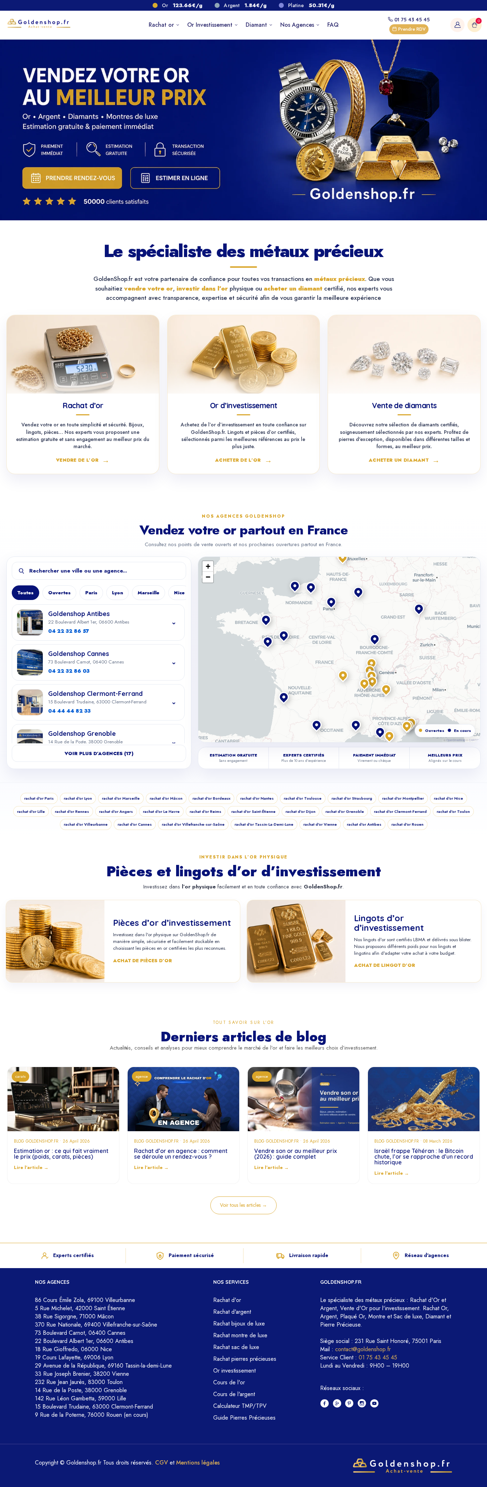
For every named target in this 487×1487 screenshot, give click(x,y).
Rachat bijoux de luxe (239, 1323)
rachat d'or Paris (39, 798)
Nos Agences (298, 25)
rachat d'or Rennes (72, 811)
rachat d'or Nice (448, 798)
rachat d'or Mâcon (166, 798)
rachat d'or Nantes (257, 798)
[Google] (337, 1403)
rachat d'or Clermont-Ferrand (400, 811)
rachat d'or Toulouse (303, 798)
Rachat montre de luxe (240, 1335)
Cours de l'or (229, 1382)
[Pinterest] (349, 1403)
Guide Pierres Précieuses (244, 1418)
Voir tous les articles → (243, 1205)
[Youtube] (374, 1403)
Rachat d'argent (232, 1312)
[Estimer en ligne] (175, 178)
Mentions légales (198, 1462)
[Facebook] (324, 1403)
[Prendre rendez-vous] (71, 178)
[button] (372, 664)
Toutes (25, 592)
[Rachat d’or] (83, 354)
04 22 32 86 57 (68, 631)
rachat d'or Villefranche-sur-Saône (193, 824)
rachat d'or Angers (116, 811)
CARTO (474, 740)
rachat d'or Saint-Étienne (253, 811)
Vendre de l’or (83, 459)
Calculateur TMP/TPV (240, 1406)
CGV (161, 1462)
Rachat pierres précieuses (244, 1359)
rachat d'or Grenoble (344, 811)
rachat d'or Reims (205, 811)
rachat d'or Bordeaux (211, 798)
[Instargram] (362, 1403)
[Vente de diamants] (404, 354)
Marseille (148, 592)
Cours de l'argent (234, 1394)
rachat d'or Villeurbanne (86, 824)
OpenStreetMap (455, 740)
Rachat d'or (227, 1300)
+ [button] (208, 566)
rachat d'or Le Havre (161, 811)
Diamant (257, 25)
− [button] (208, 577)
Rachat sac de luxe (236, 1347)
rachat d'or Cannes (135, 824)
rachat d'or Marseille (121, 798)
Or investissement (234, 1370)
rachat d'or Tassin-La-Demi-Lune (264, 824)
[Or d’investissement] (244, 354)
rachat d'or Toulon (453, 811)
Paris (91, 592)
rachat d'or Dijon (301, 811)
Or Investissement (210, 25)
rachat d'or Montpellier (403, 798)
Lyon (117, 592)
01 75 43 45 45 (411, 19)
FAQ (333, 25)
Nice (179, 592)
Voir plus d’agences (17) (99, 753)
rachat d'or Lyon (78, 798)
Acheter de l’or (243, 459)
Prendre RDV (411, 29)
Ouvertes (59, 592)
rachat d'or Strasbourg (352, 798)
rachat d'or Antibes (364, 824)
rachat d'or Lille (31, 811)
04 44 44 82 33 (69, 710)
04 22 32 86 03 (68, 671)
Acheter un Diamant (404, 459)
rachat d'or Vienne (320, 824)
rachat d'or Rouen (407, 824)
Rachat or (162, 25)
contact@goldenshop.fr (363, 1349)
